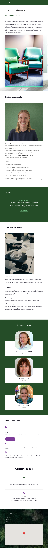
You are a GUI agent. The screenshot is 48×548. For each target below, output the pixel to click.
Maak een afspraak (10, 439)
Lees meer (24, 210)
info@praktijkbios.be (36, 482)
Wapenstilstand (24, 201)
